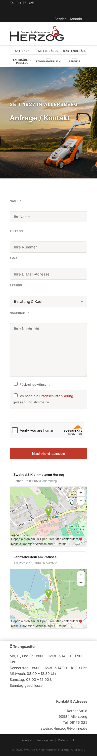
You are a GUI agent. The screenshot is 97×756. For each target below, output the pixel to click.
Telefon (16, 231)
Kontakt (76, 19)
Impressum (45, 740)
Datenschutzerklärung (56, 396)
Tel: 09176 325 (22, 3)
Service (60, 19)
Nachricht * (20, 312)
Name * (15, 201)
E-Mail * (16, 258)
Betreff (16, 285)
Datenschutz (67, 740)
